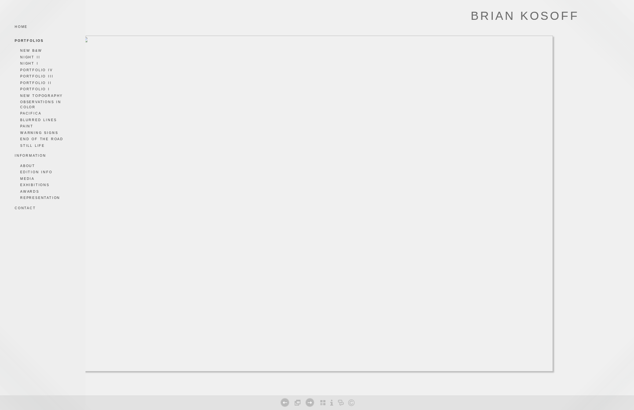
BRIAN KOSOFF (525, 15)
